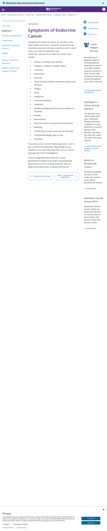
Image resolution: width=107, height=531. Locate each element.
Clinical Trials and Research (10, 61)
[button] (3, 9)
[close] (103, 3)
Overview (6, 26)
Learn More (90, 188)
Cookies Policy (21, 527)
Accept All (90, 518)
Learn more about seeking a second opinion (92, 148)
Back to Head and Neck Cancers (13, 21)
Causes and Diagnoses (12, 35)
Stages (5, 53)
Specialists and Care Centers (11, 47)
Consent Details (8, 527)
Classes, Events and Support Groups (10, 69)
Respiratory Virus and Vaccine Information (25, 3)
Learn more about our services (92, 91)
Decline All (90, 523)
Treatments (7, 40)
